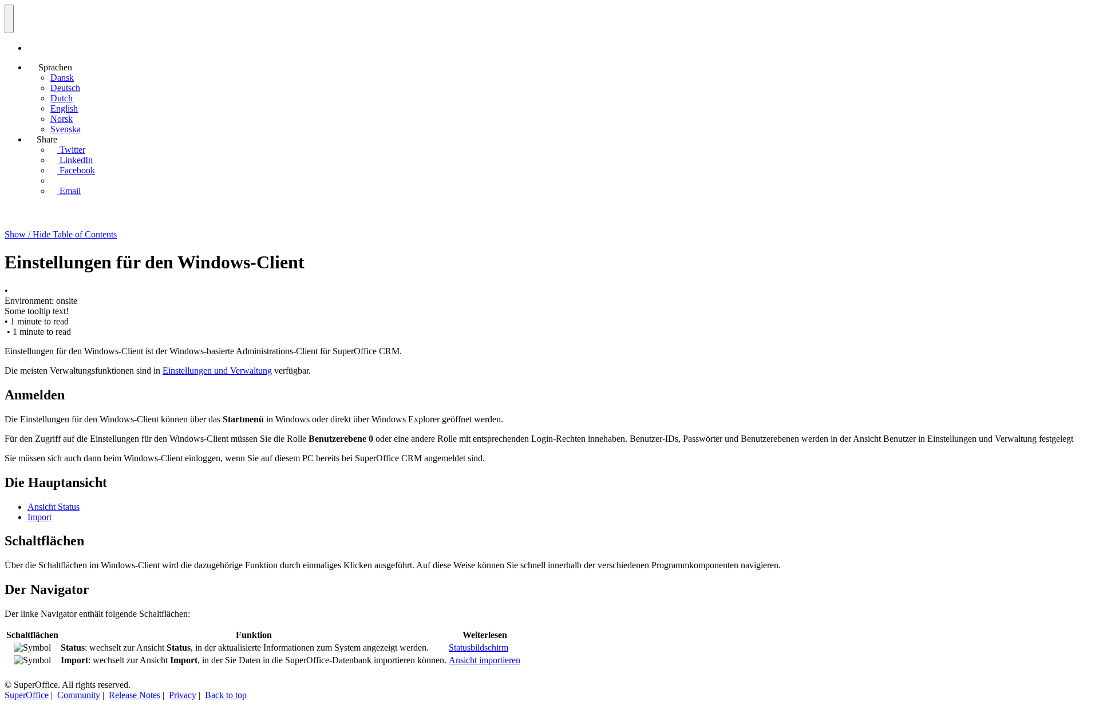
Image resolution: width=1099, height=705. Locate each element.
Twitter (71, 150)
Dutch (61, 98)
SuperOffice (27, 695)
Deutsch (65, 88)
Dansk (62, 77)
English (64, 108)
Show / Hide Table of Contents (61, 234)
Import (39, 517)
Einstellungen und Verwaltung (217, 370)
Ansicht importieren (484, 660)
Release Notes (134, 695)
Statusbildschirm (478, 647)
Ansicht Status (53, 507)
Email (69, 191)
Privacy (182, 695)
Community (78, 695)
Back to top (226, 695)
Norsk (61, 119)
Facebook (76, 170)
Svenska (65, 129)
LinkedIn (75, 160)
